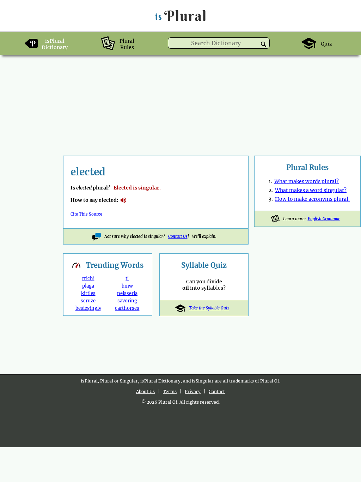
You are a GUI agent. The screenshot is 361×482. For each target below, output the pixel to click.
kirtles (88, 293)
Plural (181, 15)
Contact (217, 391)
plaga (88, 286)
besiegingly (88, 308)
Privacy (193, 391)
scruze (88, 301)
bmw (127, 286)
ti (127, 279)
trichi (88, 279)
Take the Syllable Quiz (209, 308)
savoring (127, 301)
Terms (170, 391)
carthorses (127, 308)
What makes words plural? (306, 181)
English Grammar (324, 218)
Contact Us (178, 236)
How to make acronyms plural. (312, 199)
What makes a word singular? (311, 190)
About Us (145, 391)
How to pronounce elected (123, 200)
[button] (263, 44)
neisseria (127, 293)
